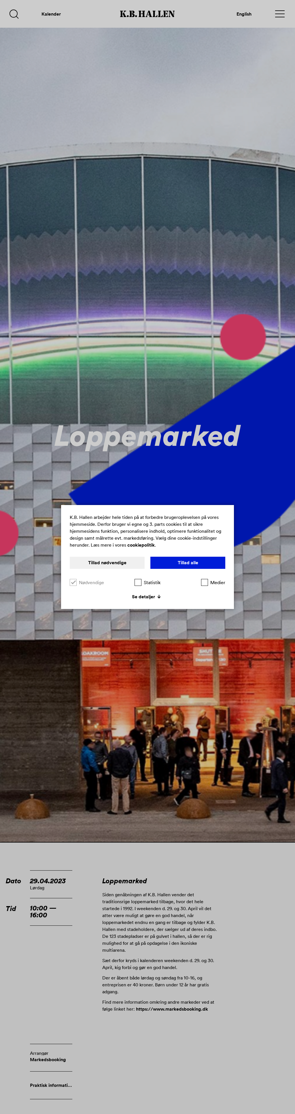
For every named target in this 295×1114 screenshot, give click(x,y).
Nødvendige (91, 582)
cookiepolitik (141, 545)
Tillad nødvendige (107, 563)
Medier (217, 582)
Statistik (152, 582)
